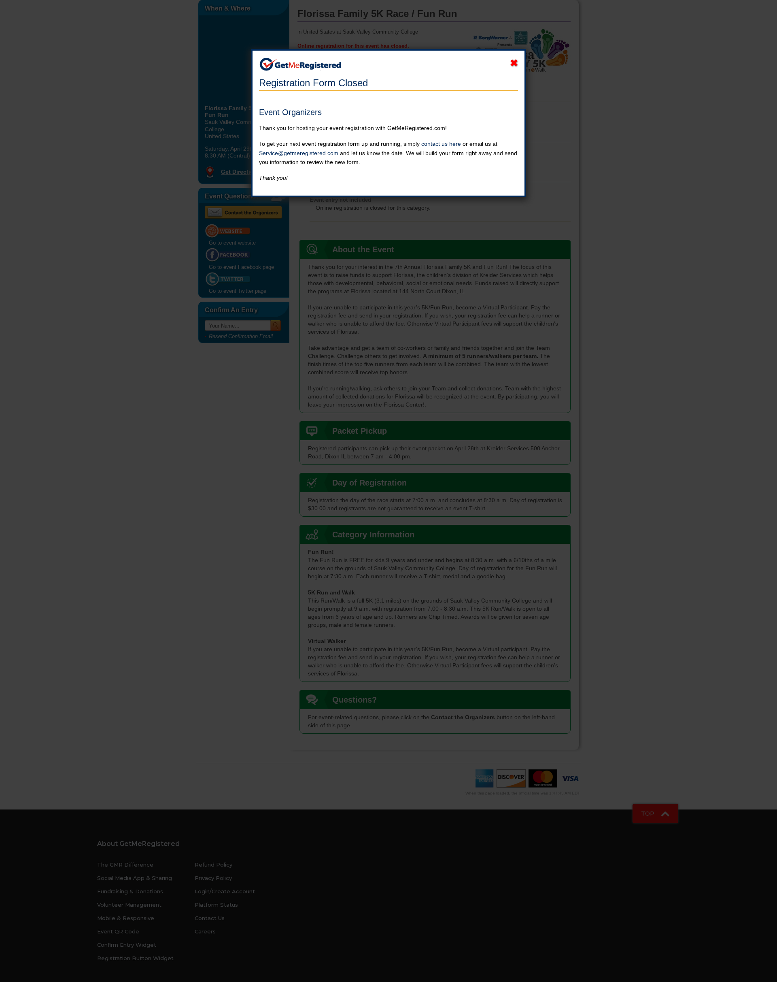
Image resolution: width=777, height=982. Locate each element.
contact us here (441, 144)
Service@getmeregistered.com (298, 153)
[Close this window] (514, 63)
